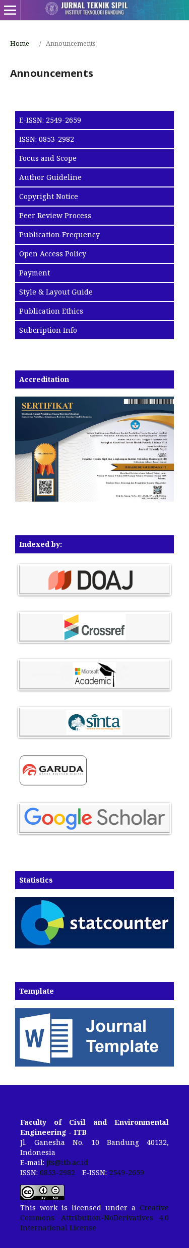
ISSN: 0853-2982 (46, 139)
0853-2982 (57, 1172)
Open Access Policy (52, 253)
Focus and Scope (48, 158)
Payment (34, 272)
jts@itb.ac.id (67, 1162)
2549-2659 (126, 1172)
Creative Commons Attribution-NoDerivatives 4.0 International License (94, 1217)
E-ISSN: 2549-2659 (50, 120)
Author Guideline (50, 177)
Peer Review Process (55, 215)
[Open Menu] (10, 10)
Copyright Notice (48, 196)
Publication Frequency (59, 234)
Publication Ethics (51, 311)
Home (19, 43)
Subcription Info (48, 330)
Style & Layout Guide (56, 292)
